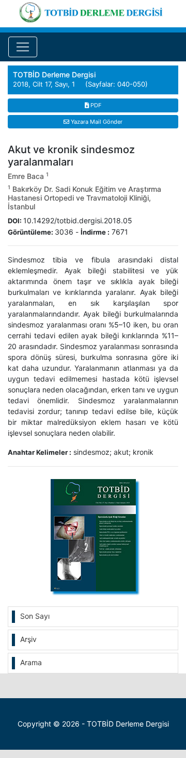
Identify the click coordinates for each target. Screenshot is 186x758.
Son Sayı (35, 616)
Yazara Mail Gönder (95, 121)
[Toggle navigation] (22, 47)
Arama (31, 662)
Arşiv (28, 639)
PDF (95, 105)
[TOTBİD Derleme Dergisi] (93, 10)
